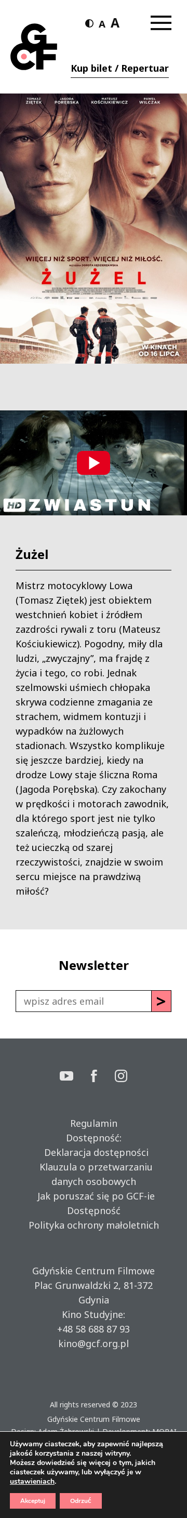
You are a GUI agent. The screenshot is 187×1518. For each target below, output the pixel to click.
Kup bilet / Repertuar (120, 68)
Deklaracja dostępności (94, 1152)
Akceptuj (32, 1501)
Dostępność (94, 1210)
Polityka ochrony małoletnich (94, 1225)
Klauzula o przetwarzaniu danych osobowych (93, 1174)
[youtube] (75, 1077)
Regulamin (93, 1123)
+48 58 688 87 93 (93, 1329)
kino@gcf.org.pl (93, 1343)
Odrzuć (80, 1501)
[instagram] (121, 1077)
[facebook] (103, 1077)
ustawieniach (32, 1481)
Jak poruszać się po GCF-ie (93, 1196)
